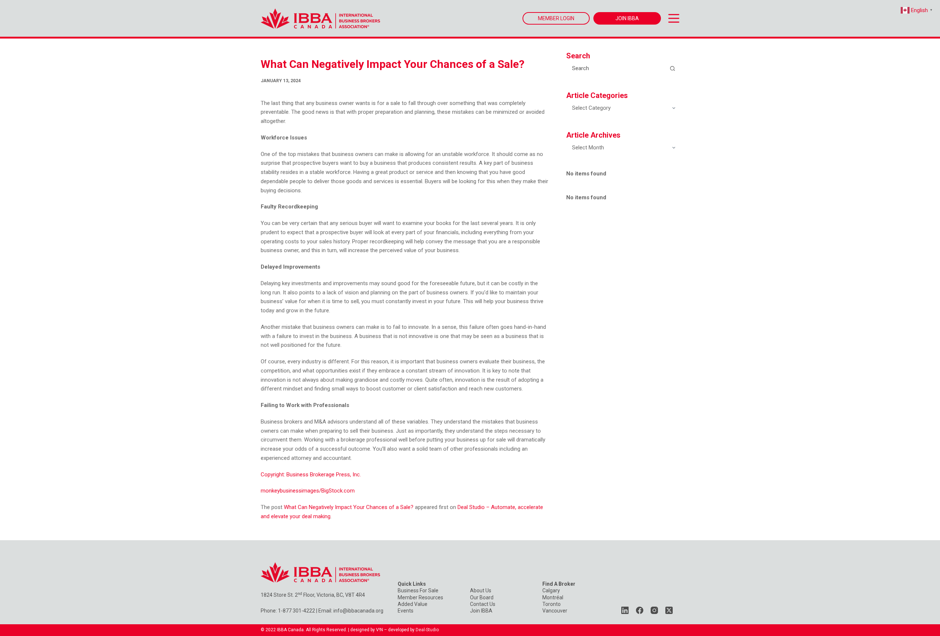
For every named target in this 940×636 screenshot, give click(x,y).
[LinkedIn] (625, 610)
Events (405, 611)
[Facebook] (639, 610)
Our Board (482, 597)
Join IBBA (481, 611)
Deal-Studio (427, 629)
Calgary (551, 590)
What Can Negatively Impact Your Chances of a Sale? (348, 507)
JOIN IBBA (627, 18)
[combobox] (616, 68)
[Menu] (673, 18)
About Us (480, 590)
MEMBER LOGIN (556, 18)
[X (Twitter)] (669, 610)
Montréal (552, 597)
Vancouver (554, 611)
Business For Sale (418, 590)
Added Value (412, 604)
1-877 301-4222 (296, 611)
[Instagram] (654, 610)
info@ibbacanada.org (358, 611)
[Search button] (672, 68)
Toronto (551, 604)
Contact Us (482, 604)
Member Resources (420, 597)
